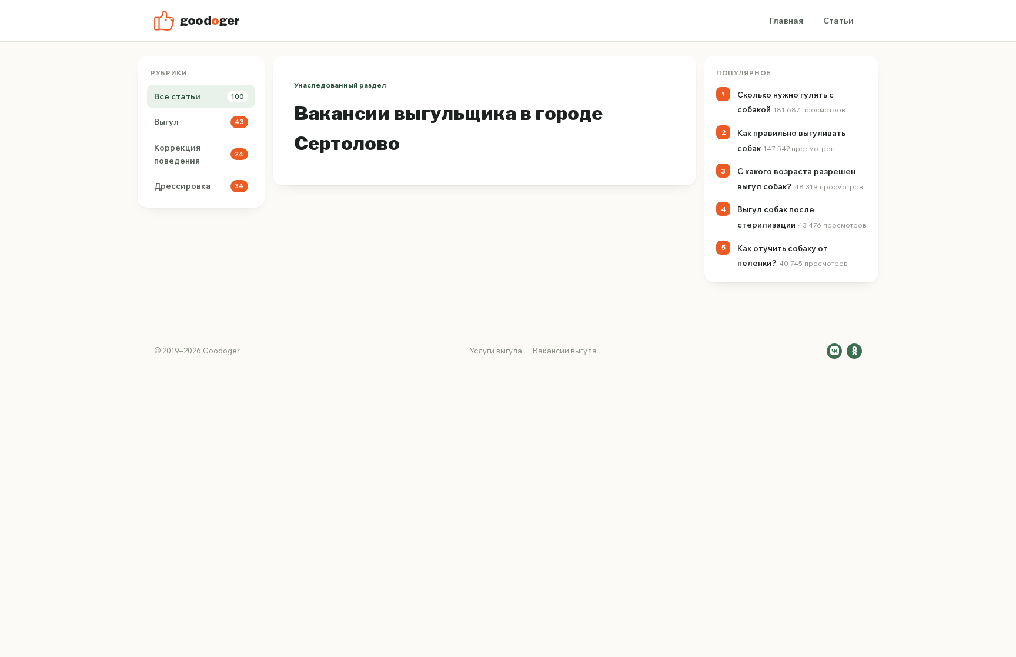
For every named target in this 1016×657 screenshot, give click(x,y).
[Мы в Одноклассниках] (854, 351)
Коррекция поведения (199, 154)
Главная (786, 20)
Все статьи (199, 96)
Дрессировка (199, 186)
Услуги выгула (496, 350)
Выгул (199, 121)
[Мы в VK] (834, 351)
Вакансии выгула (565, 350)
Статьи (838, 20)
